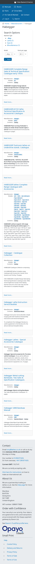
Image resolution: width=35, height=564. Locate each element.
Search (17, 19)
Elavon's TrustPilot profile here (16, 523)
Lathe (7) (10, 41)
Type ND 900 (17, 217)
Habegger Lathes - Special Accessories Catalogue (15, 340)
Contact (26, 15)
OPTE (19, 196)
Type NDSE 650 (25, 215)
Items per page (22, 50)
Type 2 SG (24, 201)
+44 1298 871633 (22, 460)
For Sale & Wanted (11, 15)
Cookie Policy (12, 544)
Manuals (8, 7)
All (14, 80)
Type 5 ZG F (24, 211)
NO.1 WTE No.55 (25, 196)
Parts (7, 11)
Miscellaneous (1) (13, 45)
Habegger (16, 78)
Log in (7, 19)
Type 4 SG (27, 209)
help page (21, 485)
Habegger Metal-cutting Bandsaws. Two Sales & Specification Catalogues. (14, 377)
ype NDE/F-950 (17, 218)
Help (5, 540)
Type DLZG (23, 205)
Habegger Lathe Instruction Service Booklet (15, 303)
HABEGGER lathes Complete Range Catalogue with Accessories (15, 186)
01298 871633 (19, 458)
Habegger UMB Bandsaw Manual (14, 409)
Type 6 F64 (23, 213)
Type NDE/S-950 (26, 218)
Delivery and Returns (14, 548)
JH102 (15, 120)
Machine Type (8, 35)
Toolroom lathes (18, 154)
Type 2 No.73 (17, 201)
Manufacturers (16, 23)
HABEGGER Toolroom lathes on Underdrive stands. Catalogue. (17, 146)
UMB (15, 417)
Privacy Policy (12, 552)
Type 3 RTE (23, 207)
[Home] (3, 2)
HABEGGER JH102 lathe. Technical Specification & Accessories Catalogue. (14, 111)
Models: (10, 80)
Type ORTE (16, 207)
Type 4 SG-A (17, 211)
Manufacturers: (8, 79)
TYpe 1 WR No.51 (18, 198)
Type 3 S (21, 209)
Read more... (8, 102)
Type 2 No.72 (25, 200)
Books (19, 7)
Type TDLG (16, 203)
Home (7, 23)
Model (6, 50)
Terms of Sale (12, 556)
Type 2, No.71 (17, 200)
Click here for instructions (11, 472)
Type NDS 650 (17, 215)
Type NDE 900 (25, 217)
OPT (15, 196)
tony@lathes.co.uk (13, 449)
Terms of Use (12, 560)
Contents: (10, 82)
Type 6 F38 (16, 213)
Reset (9, 59)
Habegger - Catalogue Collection (13, 254)
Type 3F (16, 209)
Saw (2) (9, 43)
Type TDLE (23, 203)
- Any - (9, 38)
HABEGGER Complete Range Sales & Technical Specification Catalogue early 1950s (16, 71)
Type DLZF (16, 205)
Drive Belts (18, 11)
